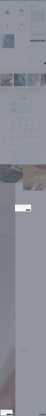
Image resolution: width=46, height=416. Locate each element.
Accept (9, 414)
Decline (3, 414)
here (4, 412)
